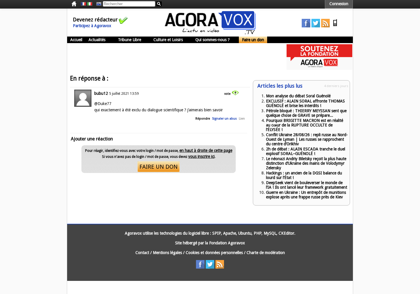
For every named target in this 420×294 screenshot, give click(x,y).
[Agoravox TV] (97, 4)
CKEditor (286, 233)
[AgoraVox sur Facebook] (306, 26)
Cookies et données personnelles (214, 252)
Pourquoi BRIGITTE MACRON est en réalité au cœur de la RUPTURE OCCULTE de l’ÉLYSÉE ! (304, 125)
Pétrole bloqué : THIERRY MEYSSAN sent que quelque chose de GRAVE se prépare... (306, 113)
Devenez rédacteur (95, 20)
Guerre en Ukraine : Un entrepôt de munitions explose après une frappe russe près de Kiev (306, 194)
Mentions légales (167, 252)
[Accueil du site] (210, 33)
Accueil (76, 39)
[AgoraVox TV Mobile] (335, 26)
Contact (142, 252)
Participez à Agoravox (92, 25)
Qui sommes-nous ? (212, 39)
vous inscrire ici (201, 156)
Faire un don (253, 39)
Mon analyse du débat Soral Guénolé (298, 96)
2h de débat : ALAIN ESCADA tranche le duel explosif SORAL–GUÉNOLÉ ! (305, 151)
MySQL (270, 233)
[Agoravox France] (83, 4)
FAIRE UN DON (158, 166)
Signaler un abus (224, 118)
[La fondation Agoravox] (319, 68)
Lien (242, 118)
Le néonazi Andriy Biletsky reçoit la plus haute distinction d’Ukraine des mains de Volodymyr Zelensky (306, 163)
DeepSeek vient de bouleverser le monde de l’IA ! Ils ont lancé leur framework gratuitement (306, 185)
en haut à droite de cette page (205, 150)
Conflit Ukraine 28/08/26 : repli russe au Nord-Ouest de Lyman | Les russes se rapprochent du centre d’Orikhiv (307, 139)
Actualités (97, 39)
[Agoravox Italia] (89, 4)
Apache (229, 233)
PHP (257, 233)
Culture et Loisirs (168, 39)
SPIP (216, 233)
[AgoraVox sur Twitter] (315, 26)
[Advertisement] (171, 57)
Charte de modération (266, 252)
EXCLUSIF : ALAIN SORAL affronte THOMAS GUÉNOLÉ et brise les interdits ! (305, 103)
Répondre (202, 118)
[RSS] (325, 26)
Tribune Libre (129, 39)
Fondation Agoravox (227, 243)
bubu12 (101, 93)
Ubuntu (244, 233)
